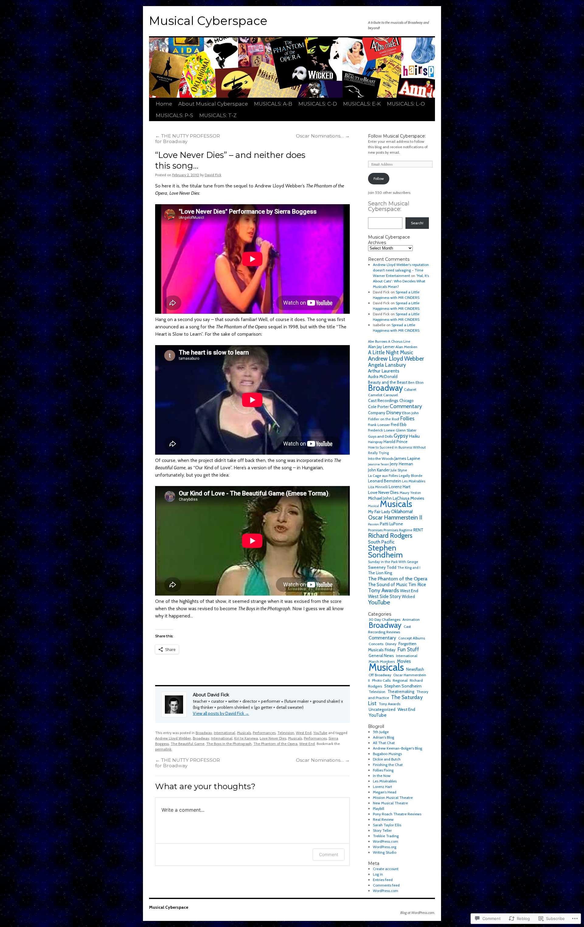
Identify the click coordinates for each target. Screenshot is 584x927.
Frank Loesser (379, 424)
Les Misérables (413, 481)
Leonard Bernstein (384, 481)
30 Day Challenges (384, 619)
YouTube (320, 732)
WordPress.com (385, 841)
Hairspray (375, 442)
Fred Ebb (399, 424)
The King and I (408, 567)
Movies (417, 498)
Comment (328, 854)
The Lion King (380, 573)
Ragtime (405, 530)
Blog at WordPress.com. (417, 912)
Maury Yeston (410, 493)
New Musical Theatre (390, 803)
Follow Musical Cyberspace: (397, 136)
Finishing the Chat (388, 764)
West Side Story (384, 596)
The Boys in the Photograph (229, 743)
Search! (417, 223)
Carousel (390, 395)
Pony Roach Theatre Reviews (397, 814)
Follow (379, 178)
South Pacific (381, 542)
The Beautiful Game (187, 743)
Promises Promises (383, 530)
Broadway (204, 732)
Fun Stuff (408, 649)
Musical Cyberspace (208, 20)
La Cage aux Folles (383, 475)
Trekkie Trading (386, 836)
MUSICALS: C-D (317, 104)
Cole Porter (378, 406)
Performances (264, 732)
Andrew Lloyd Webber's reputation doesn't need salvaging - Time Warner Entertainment (401, 270)
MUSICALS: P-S (174, 115)
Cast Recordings (383, 400)
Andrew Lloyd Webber (173, 738)
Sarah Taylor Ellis (387, 825)
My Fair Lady (379, 511)
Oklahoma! (402, 511)
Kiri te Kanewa (246, 738)
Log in (378, 874)
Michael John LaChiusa (388, 498)
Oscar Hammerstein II (395, 517)
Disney (393, 412)
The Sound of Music (387, 584)
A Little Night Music (390, 352)
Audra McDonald (383, 376)
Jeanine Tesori (378, 464)
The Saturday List (395, 700)
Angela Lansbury (387, 365)
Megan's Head (384, 792)
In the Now (382, 775)
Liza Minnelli (378, 487)
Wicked (408, 596)
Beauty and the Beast (387, 382)
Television (285, 732)
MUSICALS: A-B (273, 104)
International (224, 732)
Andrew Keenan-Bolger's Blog (397, 748)
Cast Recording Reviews (389, 629)
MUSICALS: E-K (362, 104)
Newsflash (415, 669)
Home (164, 104)
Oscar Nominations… (323, 136)
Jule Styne (399, 470)
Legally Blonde (410, 476)
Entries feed (383, 879)
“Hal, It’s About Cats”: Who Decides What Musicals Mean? (401, 281)
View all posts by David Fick (221, 713)
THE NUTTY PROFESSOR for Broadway (187, 138)
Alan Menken (406, 347)
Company (376, 412)
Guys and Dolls (380, 436)
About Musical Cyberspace (213, 104)
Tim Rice (417, 584)
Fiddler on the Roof (383, 419)
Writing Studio (384, 852)
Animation (411, 619)
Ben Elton (416, 382)
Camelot (375, 395)
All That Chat (384, 742)
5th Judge (381, 731)
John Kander (379, 469)
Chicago (406, 400)
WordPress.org (384, 847)
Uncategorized (382, 709)
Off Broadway (380, 675)
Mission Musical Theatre (393, 797)
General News (381, 655)
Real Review (383, 819)
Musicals (244, 732)
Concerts (376, 644)
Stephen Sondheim (385, 551)
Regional (400, 680)
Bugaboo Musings (387, 753)
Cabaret (410, 389)
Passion (373, 524)
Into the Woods (381, 458)
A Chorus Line (399, 341)
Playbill (378, 808)
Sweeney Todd (382, 567)
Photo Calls (381, 680)
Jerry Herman (401, 464)
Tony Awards (383, 590)
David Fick (213, 175)
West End (303, 732)
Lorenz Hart (399, 486)
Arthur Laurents (383, 371)
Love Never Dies (273, 738)
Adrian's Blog (383, 737)
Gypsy (401, 435)
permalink (163, 749)
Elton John (410, 413)
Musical (373, 506)
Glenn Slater (406, 430)
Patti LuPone (391, 523)
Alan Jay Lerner (381, 347)
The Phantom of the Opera (275, 743)
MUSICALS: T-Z (218, 115)
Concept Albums (411, 638)
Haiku (414, 436)
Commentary (406, 406)
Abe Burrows (377, 341)
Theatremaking (401, 691)
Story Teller (382, 830)
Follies (407, 418)
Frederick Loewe (381, 430)
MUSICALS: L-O (406, 104)
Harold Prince (396, 441)
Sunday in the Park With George (393, 562)
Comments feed (386, 885)
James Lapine (407, 458)
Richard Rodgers (390, 535)
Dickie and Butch (387, 759)
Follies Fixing (383, 770)
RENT (418, 529)
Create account (385, 868)
